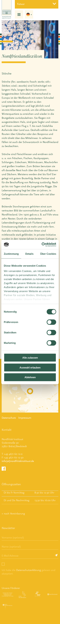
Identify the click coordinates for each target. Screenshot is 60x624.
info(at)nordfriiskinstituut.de (18, 461)
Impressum (24, 417)
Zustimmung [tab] (11, 253)
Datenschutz (9, 417)
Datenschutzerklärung (28, 570)
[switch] (51, 322)
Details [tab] (29, 253)
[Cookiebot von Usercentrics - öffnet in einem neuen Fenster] (42, 244)
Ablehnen (30, 377)
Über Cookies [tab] (48, 253)
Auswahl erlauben (30, 367)
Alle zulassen (30, 357)
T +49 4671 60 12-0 (12, 454)
